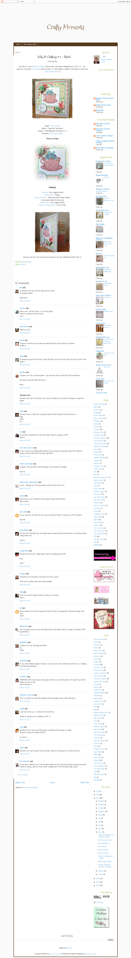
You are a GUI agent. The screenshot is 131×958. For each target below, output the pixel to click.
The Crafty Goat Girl (26, 448)
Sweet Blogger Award (104, 861)
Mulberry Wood (99, 480)
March (100, 832)
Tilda (95, 537)
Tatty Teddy (97, 523)
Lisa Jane (22, 308)
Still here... (107, 177)
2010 (98, 879)
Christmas (97, 430)
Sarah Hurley (44, 203)
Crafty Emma (35, 69)
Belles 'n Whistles (99, 418)
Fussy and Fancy (40, 198)
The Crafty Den (25, 761)
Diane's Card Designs (26, 464)
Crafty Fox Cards (101, 393)
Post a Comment (23, 775)
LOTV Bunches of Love (105, 840)
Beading (96, 413)
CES (65, 131)
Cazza (22, 411)
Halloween (97, 461)
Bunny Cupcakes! (103, 850)
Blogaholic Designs (91, 954)
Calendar (96, 427)
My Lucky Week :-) (104, 843)
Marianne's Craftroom (26, 695)
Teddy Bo (23, 264)
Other (95, 486)
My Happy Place (101, 196)
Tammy (22, 356)
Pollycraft (97, 503)
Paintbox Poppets (99, 492)
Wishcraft (99, 254)
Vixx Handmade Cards (102, 268)
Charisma (44, 192)
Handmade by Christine (103, 161)
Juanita (22, 748)
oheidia (22, 709)
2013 (98, 791)
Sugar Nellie (97, 517)
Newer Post (20, 783)
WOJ (95, 542)
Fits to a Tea (55, 126)
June (99, 822)
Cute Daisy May (99, 441)
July (99, 818)
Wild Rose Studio (99, 539)
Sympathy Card (108, 311)
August (100, 815)
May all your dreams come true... (108, 244)
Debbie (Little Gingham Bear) (29, 482)
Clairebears (23, 677)
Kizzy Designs (100, 224)
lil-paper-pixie (24, 551)
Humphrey (97, 463)
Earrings (96, 449)
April (100, 829)
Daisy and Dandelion (100, 444)
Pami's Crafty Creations (103, 296)
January (101, 874)
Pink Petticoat (98, 500)
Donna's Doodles (101, 309)
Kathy (80, 67)
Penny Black (97, 494)
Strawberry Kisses (99, 514)
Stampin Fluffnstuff (102, 175)
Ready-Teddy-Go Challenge (104, 148)
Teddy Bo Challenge (38, 67)
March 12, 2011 (24, 770)
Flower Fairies (98, 455)
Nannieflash (23, 661)
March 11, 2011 (24, 754)
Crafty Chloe (100, 379)
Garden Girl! (107, 297)
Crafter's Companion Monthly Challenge (105, 142)
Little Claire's (48, 195)
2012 (98, 795)
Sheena (96, 511)
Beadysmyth (100, 110)
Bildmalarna (97, 421)
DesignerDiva (100, 351)
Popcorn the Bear (99, 506)
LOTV (95, 472)
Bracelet (96, 424)
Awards (96, 407)
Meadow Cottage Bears (101, 477)
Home (18, 44)
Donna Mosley (24, 530)
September (101, 811)
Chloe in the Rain (103, 853)
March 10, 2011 (25, 720)
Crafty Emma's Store (51, 72)
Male (95, 475)
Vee (21, 608)
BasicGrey (97, 410)
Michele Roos (24, 626)
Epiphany (96, 452)
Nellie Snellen (98, 483)
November (101, 805)
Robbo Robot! (102, 847)
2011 (98, 798)
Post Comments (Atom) (31, 788)
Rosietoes (23, 372)
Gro (21, 432)
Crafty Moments (65, 27)
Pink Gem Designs (57, 134)
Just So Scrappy (55, 954)
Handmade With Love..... (103, 337)
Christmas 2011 (98, 432)
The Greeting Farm (99, 531)
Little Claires (98, 469)
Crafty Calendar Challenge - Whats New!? (108, 341)
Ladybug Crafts (99, 466)
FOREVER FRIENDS (99, 458)
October (101, 808)
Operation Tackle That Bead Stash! (104, 99)
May (99, 825)
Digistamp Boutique (100, 446)
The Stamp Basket (99, 534)
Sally (21, 592)
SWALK (96, 520)
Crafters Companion (100, 438)
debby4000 (23, 642)
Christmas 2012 (98, 435)
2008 (98, 886)
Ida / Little (23, 512)
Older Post (84, 783)
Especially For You (101, 282)
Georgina (22, 574)
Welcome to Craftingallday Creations (104, 239)
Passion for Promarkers (47, 205)
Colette (22, 340)
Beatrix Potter (98, 415)
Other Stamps (98, 489)
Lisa (23, 262)
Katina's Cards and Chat (103, 365)
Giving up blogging (101, 191)
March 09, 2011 (25, 635)
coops (21, 727)
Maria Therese (24, 327)
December (101, 801)
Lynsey (22, 496)
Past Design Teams (30, 44)
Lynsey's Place (100, 323)
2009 (98, 882)
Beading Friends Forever (103, 105)
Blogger (69, 948)
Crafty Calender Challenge (104, 136)
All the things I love (102, 210)
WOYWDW (97, 545)
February (101, 871)
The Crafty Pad (99, 528)
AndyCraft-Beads (99, 404)
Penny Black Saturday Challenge (103, 130)
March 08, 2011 (25, 301)
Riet (21, 288)
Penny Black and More (103, 124)
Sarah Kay (97, 508)
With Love (107, 367)
